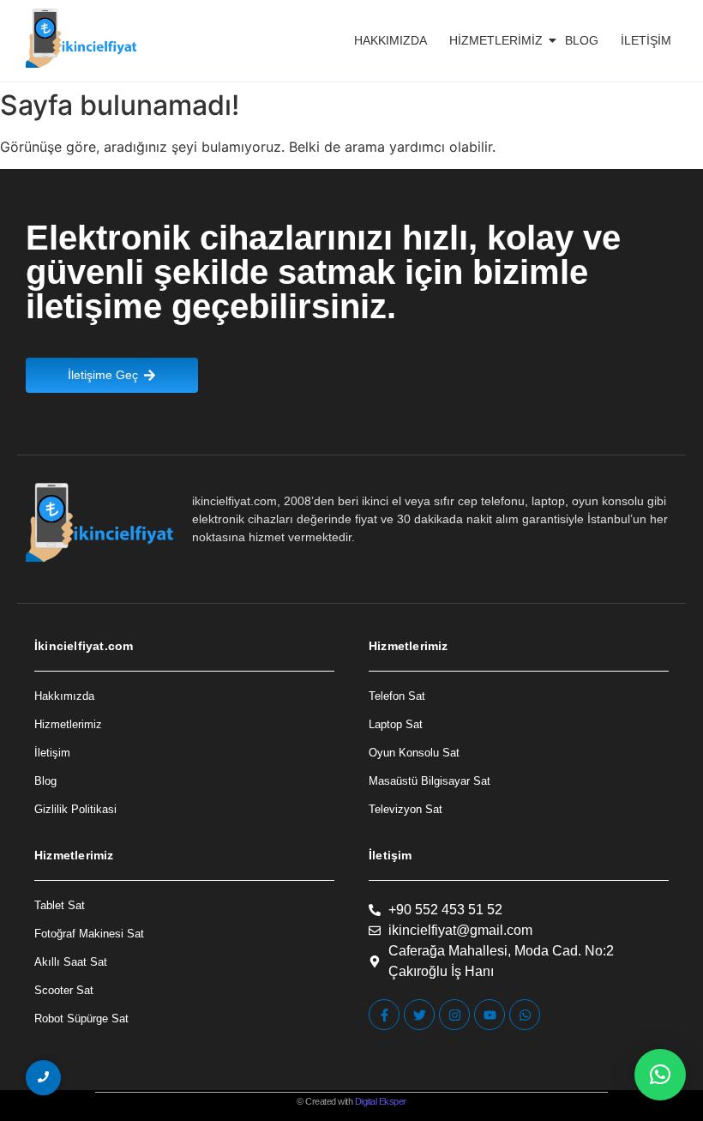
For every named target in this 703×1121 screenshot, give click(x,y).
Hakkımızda (390, 40)
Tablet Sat (59, 905)
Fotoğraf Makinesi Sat (89, 933)
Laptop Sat (396, 724)
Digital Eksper (380, 1101)
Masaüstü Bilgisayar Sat (429, 780)
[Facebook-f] (384, 1014)
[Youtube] (489, 1014)
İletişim (646, 40)
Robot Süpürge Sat (81, 1018)
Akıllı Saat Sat (70, 961)
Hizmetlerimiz (496, 40)
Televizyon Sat (405, 809)
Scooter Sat (63, 990)
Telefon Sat (397, 696)
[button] (660, 1074)
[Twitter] (419, 1014)
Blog (581, 40)
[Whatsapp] (524, 1014)
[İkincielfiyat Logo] (82, 38)
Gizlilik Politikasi (75, 809)
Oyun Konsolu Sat (414, 752)
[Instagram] (454, 1014)
